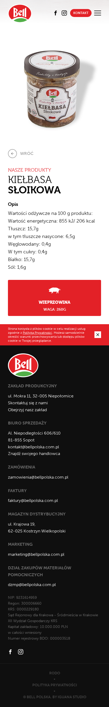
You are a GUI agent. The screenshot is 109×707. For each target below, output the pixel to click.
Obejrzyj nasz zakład (27, 409)
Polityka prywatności (54, 685)
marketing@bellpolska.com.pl (36, 554)
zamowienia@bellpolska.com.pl (38, 477)
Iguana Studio (72, 697)
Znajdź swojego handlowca (34, 453)
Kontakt (80, 13)
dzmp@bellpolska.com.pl (32, 584)
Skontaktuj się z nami (28, 402)
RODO (54, 673)
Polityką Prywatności (37, 333)
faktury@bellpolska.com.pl (33, 500)
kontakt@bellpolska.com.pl (33, 446)
